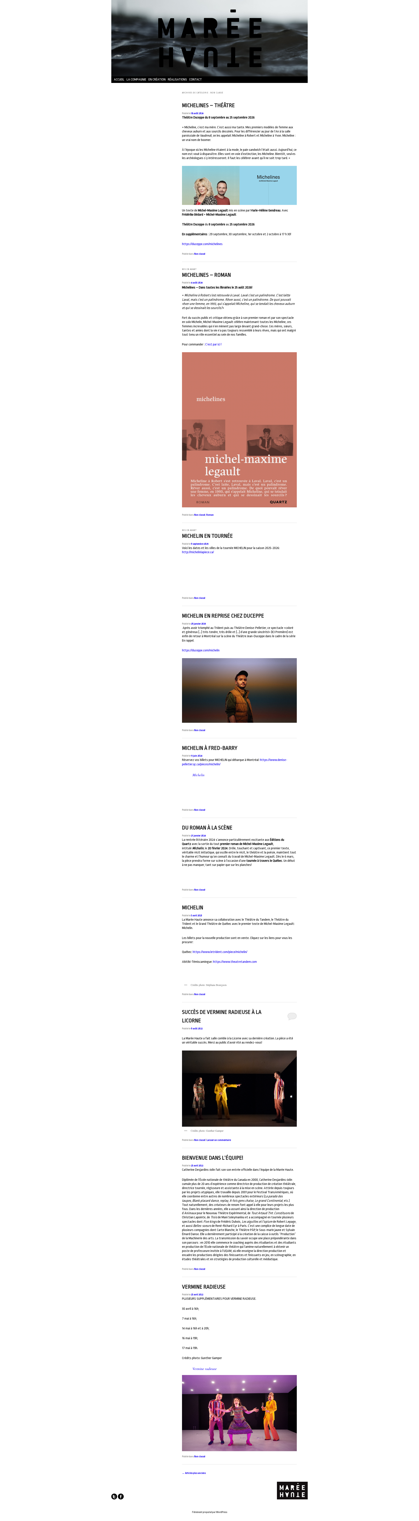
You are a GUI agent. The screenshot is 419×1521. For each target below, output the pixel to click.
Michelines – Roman (206, 275)
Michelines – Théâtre (208, 105)
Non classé (199, 253)
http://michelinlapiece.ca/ (198, 552)
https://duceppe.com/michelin (201, 650)
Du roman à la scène (207, 828)
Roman (210, 514)
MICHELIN (192, 908)
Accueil (119, 79)
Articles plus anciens (194, 1473)
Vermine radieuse (204, 1368)
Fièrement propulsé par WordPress (209, 1512)
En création (157, 79)
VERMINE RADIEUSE (204, 1287)
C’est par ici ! (213, 344)
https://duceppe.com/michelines (202, 244)
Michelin (198, 775)
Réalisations (177, 79)
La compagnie (136, 79)
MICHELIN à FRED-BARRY (209, 748)
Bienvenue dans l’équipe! (212, 1158)
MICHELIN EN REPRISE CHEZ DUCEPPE (223, 616)
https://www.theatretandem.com (235, 962)
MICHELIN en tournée (207, 536)
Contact (195, 79)
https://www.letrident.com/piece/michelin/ (219, 952)
